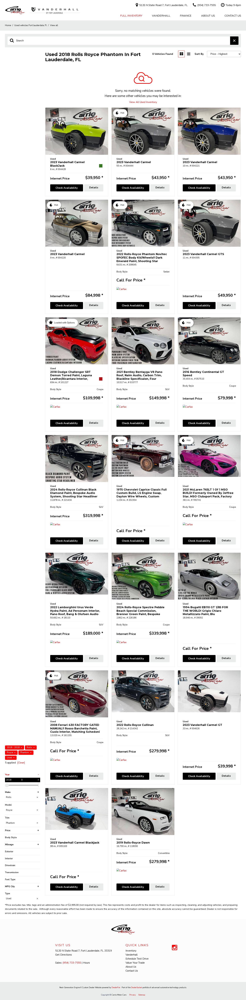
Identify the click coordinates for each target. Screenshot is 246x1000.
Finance (185, 16)
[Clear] (21, 762)
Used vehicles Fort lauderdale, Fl (30, 25)
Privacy (132, 995)
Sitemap (141, 995)
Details (93, 187)
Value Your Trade (135, 962)
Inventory (131, 950)
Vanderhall (161, 16)
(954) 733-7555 (72, 962)
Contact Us (233, 16)
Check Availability (67, 188)
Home (8, 25)
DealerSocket (136, 987)
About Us (208, 16)
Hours (86, 962)
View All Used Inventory (143, 102)
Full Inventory (131, 16)
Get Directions (63, 954)
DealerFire (116, 987)
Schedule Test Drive (137, 958)
